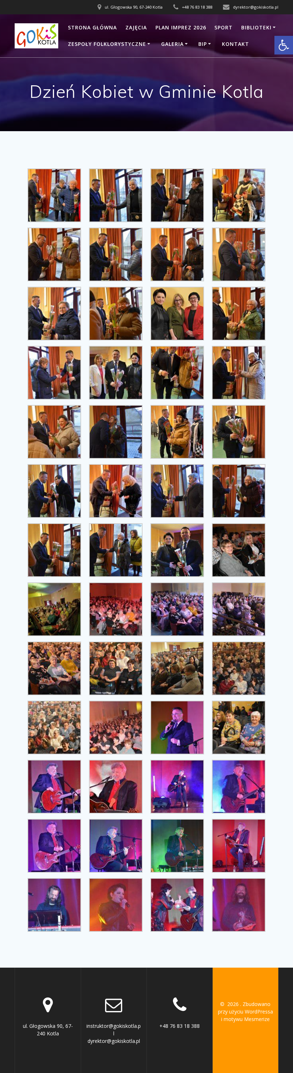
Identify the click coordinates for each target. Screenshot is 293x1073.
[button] (283, 45)
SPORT (223, 27)
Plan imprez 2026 (180, 27)
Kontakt (235, 43)
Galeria (172, 43)
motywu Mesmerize (247, 1019)
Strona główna (92, 27)
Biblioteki (256, 27)
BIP (202, 43)
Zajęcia (136, 27)
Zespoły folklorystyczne (107, 43)
